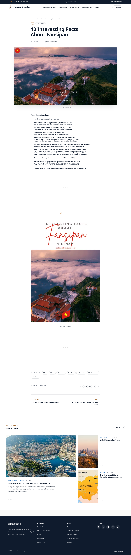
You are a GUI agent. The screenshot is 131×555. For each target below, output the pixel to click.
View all (118, 427)
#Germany (61, 373)
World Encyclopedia (49, 7)
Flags (39, 534)
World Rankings (87, 7)
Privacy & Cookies (73, 531)
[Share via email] (94, 386)
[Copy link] (98, 386)
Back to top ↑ (118, 552)
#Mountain (81, 373)
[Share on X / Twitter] (82, 386)
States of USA (74, 7)
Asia (37, 19)
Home (32, 19)
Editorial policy (72, 534)
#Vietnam (35, 377)
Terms (69, 527)
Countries (40, 538)
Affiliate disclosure (73, 538)
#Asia (45, 373)
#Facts (52, 373)
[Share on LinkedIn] (90, 386)
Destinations (63, 7)
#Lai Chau (71, 373)
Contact (69, 542)
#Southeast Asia (93, 373)
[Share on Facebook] (86, 386)
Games (97, 7)
